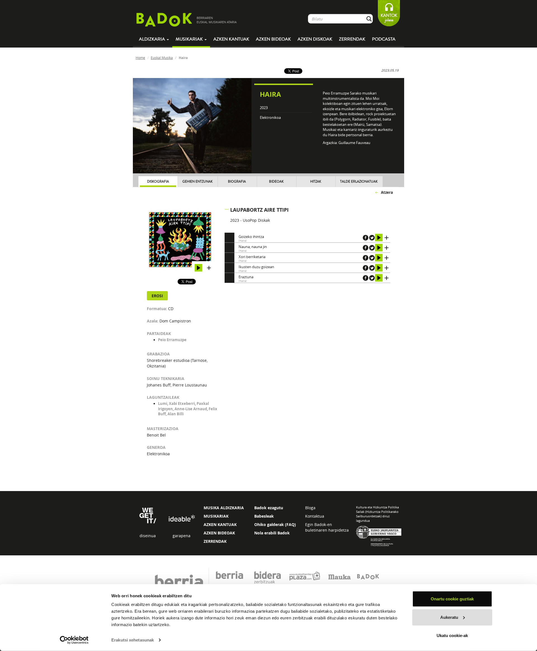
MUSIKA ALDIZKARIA (224, 507)
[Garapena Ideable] (182, 518)
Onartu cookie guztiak (452, 598)
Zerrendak (352, 39)
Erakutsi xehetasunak (132, 640)
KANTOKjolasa (389, 18)
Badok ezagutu (268, 507)
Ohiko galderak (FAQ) (275, 524)
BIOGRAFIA (237, 181)
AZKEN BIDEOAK (219, 533)
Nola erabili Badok (272, 533)
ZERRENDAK (215, 541)
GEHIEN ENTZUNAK (197, 181)
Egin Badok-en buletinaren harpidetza (327, 527)
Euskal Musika (162, 57)
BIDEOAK (276, 181)
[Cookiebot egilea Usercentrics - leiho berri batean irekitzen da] (74, 640)
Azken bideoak (273, 39)
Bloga (310, 507)
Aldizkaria (152, 39)
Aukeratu (449, 617)
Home (140, 57)
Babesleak (264, 516)
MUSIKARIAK (216, 516)
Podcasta (383, 39)
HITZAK (315, 181)
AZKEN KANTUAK (220, 524)
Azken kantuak (231, 39)
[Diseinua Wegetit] (147, 515)
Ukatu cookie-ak (452, 635)
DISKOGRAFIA (158, 181)
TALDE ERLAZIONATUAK (359, 181)
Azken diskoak (315, 39)
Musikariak (190, 39)
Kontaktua (314, 516)
